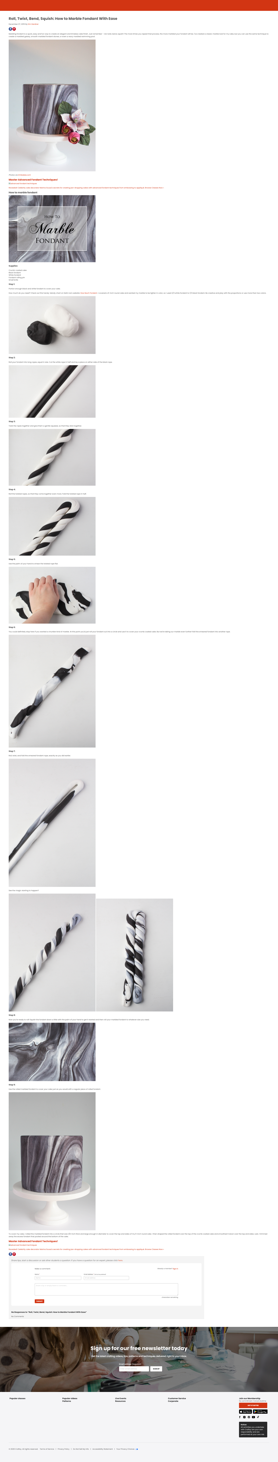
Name (37, 1274)
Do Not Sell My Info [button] (81, 1449)
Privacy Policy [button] (63, 1449)
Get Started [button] (253, 1405)
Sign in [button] (175, 1268)
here (120, 1260)
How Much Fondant (88, 293)
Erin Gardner (33, 24)
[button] (10, 29)
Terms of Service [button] (47, 1449)
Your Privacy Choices (125, 1449)
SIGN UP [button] (156, 1369)
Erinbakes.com (24, 175)
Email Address (95, 1274)
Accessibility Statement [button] (102, 1449)
